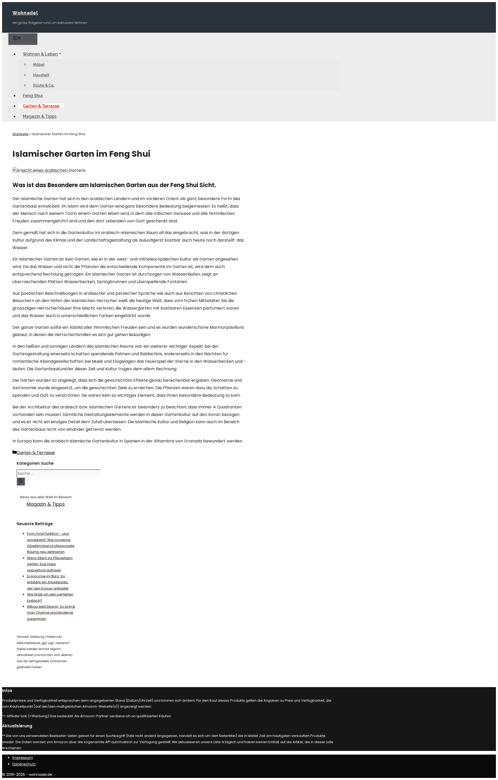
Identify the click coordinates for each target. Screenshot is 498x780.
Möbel (38, 65)
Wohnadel (25, 13)
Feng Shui (33, 95)
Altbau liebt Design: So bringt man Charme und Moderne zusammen (51, 612)
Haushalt (41, 75)
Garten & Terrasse (41, 106)
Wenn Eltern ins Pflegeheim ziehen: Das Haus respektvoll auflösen (50, 564)
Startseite (20, 134)
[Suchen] (21, 481)
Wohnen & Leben (40, 54)
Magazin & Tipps (39, 116)
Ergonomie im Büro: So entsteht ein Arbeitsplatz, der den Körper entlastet (47, 582)
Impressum (22, 757)
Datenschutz (24, 764)
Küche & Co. (43, 85)
